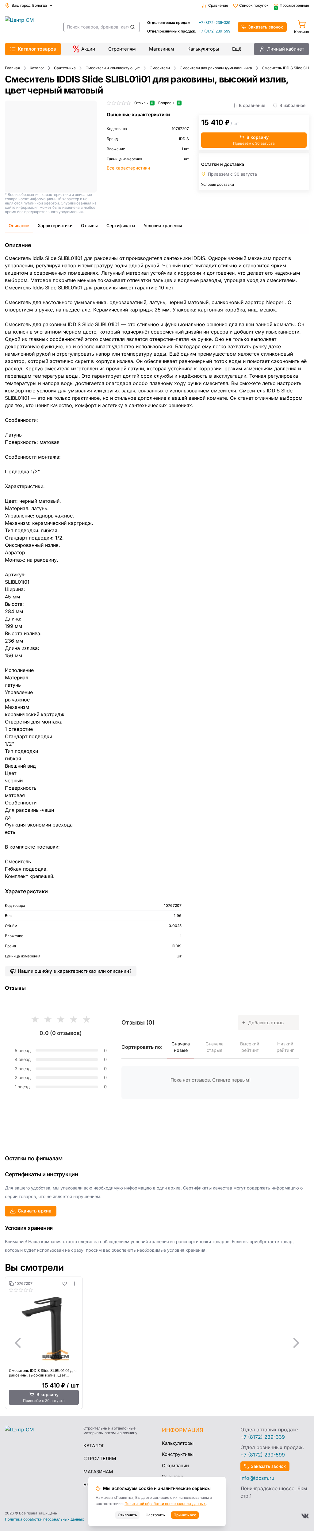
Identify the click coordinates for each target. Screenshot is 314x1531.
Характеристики (55, 225)
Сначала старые (214, 1047)
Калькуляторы (203, 49)
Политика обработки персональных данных (44, 1519)
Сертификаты (120, 225)
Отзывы (89, 225)
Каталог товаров (37, 49)
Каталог (94, 1446)
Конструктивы (177, 1454)
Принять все (185, 1515)
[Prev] (17, 1342)
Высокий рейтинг (249, 1047)
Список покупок (254, 5)
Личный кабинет (285, 49)
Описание (19, 225)
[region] (157, 1343)
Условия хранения (163, 225)
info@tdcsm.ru (257, 1478)
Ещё (237, 49)
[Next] (296, 1342)
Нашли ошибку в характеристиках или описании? (75, 971)
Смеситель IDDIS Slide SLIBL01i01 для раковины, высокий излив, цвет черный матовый (43, 1372)
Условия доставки (217, 184)
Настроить (155, 1515)
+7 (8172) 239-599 (214, 31)
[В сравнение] (74, 1283)
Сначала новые (180, 1047)
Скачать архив (35, 1211)
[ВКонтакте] (305, 1516)
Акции (88, 49)
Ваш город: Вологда (29, 5)
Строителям (122, 49)
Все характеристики (128, 167)
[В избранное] (64, 1283)
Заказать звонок (265, 26)
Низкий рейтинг (285, 1047)
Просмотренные (292, 5)
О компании (175, 1465)
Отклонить (127, 1515)
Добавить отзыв (263, 1022)
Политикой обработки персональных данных (165, 1503)
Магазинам (161, 49)
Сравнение (218, 5)
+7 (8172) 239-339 (214, 22)
